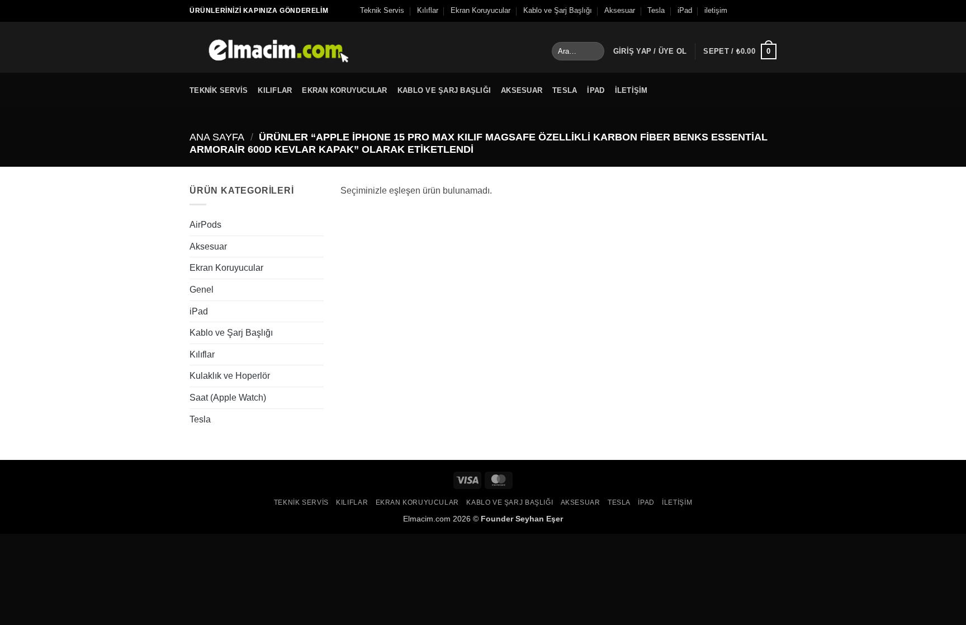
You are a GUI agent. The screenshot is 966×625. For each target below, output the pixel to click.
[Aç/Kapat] (317, 225)
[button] (650, 51)
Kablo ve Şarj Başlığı (557, 10)
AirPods (205, 224)
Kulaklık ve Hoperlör (230, 375)
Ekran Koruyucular (480, 10)
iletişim (715, 10)
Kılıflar (427, 10)
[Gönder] (594, 51)
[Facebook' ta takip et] (739, 11)
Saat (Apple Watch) (228, 397)
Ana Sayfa (217, 137)
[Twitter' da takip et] (760, 11)
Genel (202, 289)
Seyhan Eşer (539, 518)
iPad (685, 10)
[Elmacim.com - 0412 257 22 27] (269, 47)
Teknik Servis (382, 10)
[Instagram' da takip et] (749, 11)
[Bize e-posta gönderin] (771, 11)
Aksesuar (619, 10)
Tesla (656, 10)
